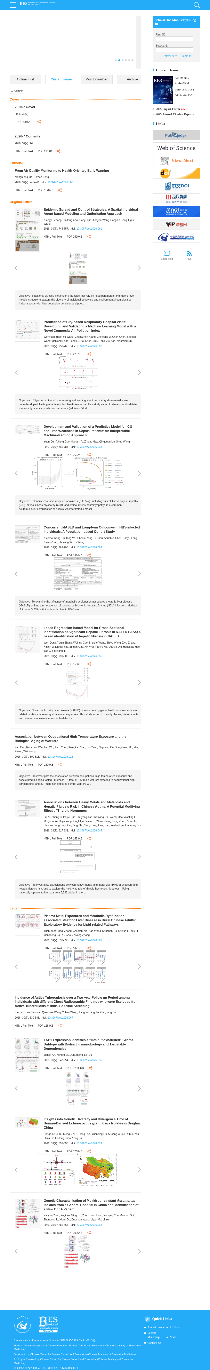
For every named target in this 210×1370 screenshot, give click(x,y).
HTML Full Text (24, 151)
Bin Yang (92, 747)
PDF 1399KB (46, 764)
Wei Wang (29, 751)
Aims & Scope (155, 1327)
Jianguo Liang (86, 1012)
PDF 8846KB (24, 122)
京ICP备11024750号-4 (28, 1368)
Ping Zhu (20, 1012)
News (173, 1337)
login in (186, 55)
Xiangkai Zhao (76, 747)
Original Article (21, 202)
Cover (14, 99)
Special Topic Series (75, 26)
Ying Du (111, 1012)
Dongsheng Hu (123, 747)
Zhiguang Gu (106, 747)
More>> (63, 33)
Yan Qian (42, 1012)
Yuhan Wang (69, 1012)
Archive (132, 79)
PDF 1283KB (46, 1025)
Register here (169, 55)
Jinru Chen (60, 747)
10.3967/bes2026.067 (60, 1017)
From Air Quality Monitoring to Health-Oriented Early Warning (62, 170)
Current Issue (61, 79)
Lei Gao (100, 1012)
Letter (14, 908)
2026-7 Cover (25, 107)
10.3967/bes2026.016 (60, 756)
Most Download (97, 79)
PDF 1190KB (45, 190)
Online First (25, 79)
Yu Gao (31, 1012)
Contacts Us (154, 1342)
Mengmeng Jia (23, 176)
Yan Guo (20, 747)
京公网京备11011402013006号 (61, 1368)
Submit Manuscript (153, 1335)
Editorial (16, 163)
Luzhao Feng (41, 176)
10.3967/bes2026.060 (60, 182)
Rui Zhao (31, 747)
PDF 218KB (45, 151)
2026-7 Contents (27, 136)
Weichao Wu (45, 747)
